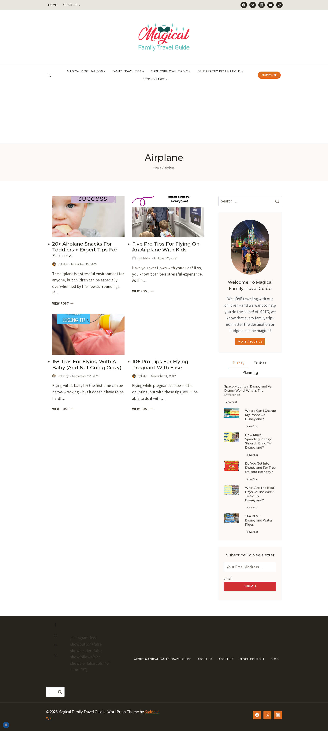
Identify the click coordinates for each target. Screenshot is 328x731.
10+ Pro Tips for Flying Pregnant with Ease (160, 364)
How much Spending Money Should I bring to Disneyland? (258, 441)
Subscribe (269, 75)
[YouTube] (270, 5)
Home (52, 5)
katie (64, 264)
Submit (250, 586)
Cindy (65, 376)
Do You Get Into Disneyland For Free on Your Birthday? (260, 468)
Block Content (252, 659)
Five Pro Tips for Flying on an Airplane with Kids (165, 247)
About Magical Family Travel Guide (162, 659)
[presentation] (88, 216)
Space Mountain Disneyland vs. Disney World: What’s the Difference (248, 391)
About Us (204, 659)
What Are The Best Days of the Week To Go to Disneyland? (259, 494)
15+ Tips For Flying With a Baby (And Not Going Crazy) (86, 364)
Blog (275, 659)
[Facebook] (243, 5)
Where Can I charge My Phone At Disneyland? (260, 415)
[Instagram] (261, 5)
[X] (267, 715)
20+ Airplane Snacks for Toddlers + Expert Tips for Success (84, 250)
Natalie (145, 258)
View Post (63, 303)
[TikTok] (279, 5)
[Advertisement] (164, 114)
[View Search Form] (49, 75)
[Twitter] (252, 5)
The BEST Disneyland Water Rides (258, 520)
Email (228, 578)
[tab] (238, 363)
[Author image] (54, 264)
